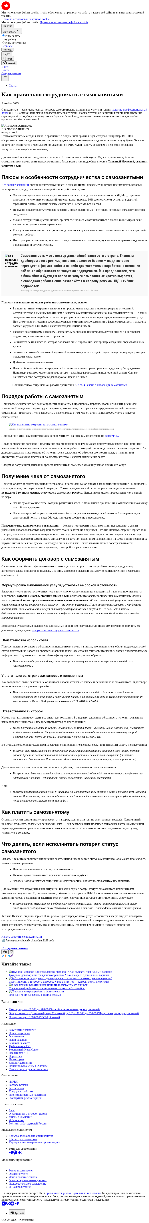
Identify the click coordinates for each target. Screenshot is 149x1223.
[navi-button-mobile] (5, 78)
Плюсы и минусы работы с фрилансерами (35, 994)
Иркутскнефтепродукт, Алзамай (119, 1013)
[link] (7, 58)
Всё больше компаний (15, 184)
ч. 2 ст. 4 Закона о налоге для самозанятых (101, 384)
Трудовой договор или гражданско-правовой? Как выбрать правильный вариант (59, 975)
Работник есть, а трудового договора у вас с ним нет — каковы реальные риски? (59, 981)
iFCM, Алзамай (50, 1017)
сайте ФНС (112, 435)
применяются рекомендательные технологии (73, 1193)
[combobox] (17, 1212)
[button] (5, 66)
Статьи (13, 85)
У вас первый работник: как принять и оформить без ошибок (47, 988)
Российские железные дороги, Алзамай (75, 1009)
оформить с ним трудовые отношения (55, 630)
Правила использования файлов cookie (64, 22)
